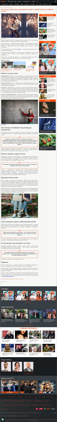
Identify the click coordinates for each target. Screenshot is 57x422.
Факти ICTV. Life (5, 409)
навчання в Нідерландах (8, 276)
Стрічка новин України (35, 404)
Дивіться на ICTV (7, 378)
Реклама (43, 396)
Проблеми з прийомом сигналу (18, 400)
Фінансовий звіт (28, 400)
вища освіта (5, 278)
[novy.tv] (45, 409)
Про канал (4, 396)
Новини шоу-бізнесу (25, 404)
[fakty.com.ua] (48, 409)
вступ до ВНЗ (12, 278)
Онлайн (26, 396)
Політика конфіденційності (38, 400)
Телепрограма (19, 396)
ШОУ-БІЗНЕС (32, 4)
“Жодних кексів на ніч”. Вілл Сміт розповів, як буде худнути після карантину (51, 96)
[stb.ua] (37, 409)
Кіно (39, 396)
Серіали (30, 396)
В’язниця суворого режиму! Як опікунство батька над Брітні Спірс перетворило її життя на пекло (51, 80)
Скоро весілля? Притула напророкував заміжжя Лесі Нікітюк (51, 90)
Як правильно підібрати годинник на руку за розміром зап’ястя (51, 18)
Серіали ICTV (16, 404)
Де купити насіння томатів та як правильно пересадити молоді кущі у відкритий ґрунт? (51, 31)
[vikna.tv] (41, 409)
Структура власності (11, 396)
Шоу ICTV (47, 400)
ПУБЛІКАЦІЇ (16, 4)
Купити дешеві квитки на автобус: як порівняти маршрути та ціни (51, 35)
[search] (37, 1)
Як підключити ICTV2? (6, 400)
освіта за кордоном (19, 278)
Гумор (36, 396)
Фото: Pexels (3, 124)
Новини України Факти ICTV (7, 404)
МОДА (40, 4)
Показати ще (28, 302)
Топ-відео (4, 289)
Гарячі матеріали (7, 307)
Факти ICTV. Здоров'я (45, 404)
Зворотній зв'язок (50, 396)
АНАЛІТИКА (11, 4)
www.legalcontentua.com (34, 420)
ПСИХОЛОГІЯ (45, 4)
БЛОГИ (50, 4)
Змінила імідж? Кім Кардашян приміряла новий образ (51, 85)
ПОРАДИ (21, 4)
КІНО (37, 4)
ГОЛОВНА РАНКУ (4, 4)
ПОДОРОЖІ (26, 4)
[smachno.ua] (53, 409)
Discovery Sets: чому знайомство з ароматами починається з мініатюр (51, 25)
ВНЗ (9, 278)
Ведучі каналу (6, 360)
